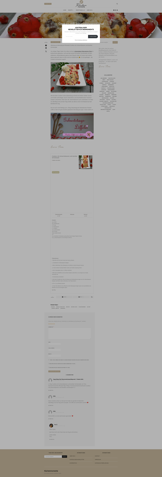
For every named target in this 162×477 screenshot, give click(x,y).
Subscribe (93, 36)
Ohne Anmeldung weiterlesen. (81, 40)
